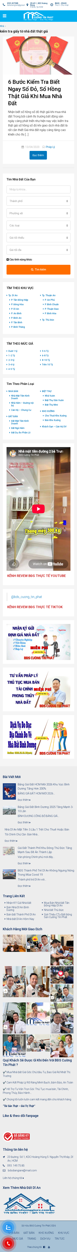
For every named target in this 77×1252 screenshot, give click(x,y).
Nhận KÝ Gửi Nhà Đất (19, 902)
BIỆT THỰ (46, 391)
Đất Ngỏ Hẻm (17, 428)
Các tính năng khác (20, 259)
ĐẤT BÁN (13, 416)
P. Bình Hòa (50, 313)
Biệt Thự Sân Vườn (54, 400)
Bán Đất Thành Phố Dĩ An (21, 914)
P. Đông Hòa (17, 304)
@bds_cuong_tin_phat (26, 597)
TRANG (31, 1238)
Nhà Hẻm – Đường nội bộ (22, 404)
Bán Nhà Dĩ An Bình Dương (18, 908)
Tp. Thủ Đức (48, 320)
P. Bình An (16, 318)
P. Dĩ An (15, 309)
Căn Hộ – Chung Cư (21, 410)
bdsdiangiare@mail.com (22, 1170)
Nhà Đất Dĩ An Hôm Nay (20, 918)
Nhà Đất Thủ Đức (54, 909)
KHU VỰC (63, 1232)
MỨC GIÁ (18, 1238)
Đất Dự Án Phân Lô (20, 432)
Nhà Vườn (50, 395)
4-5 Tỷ (11, 369)
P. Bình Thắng (18, 327)
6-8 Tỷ (45, 355)
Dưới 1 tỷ (12, 351)
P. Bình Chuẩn (52, 304)
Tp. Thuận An (49, 295)
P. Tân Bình (16, 322)
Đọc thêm (38, 155)
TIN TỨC (59, 1238)
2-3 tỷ (11, 360)
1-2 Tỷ (11, 355)
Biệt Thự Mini (51, 404)
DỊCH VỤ (45, 1238)
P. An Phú (50, 300)
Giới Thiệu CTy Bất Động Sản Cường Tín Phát (58, 916)
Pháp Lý (50, 146)
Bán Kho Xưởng (53, 420)
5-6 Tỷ (45, 351)
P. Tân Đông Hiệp (19, 300)
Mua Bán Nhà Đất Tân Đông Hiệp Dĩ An (56, 904)
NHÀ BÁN (13, 391)
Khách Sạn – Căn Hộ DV (54, 426)
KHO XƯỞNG (48, 411)
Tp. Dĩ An (13, 295)
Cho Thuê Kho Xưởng (56, 415)
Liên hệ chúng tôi (13, 1177)
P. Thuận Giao (52, 309)
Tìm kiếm (40, 269)
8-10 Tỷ (46, 360)
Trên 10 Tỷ (47, 364)
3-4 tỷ (11, 364)
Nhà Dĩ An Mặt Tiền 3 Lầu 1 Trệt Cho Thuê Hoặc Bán (37, 829)
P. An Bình (16, 313)
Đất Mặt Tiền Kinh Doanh (20, 422)
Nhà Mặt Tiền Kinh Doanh (20, 397)
